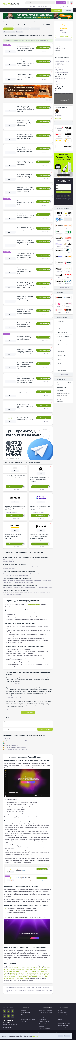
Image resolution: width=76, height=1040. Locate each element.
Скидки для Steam (43, 1023)
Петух (67, 221)
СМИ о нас (23, 1021)
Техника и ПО (60, 351)
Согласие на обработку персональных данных (63, 1026)
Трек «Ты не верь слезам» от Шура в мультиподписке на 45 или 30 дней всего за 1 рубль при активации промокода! (25, 379)
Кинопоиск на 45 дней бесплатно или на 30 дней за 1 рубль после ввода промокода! (15, 508)
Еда (58, 347)
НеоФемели (59, 265)
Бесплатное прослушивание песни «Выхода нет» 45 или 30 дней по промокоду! (25, 298)
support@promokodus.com (63, 1034)
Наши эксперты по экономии (28, 1019)
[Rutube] (12, 1016)
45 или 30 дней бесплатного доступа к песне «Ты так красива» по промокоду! (25, 311)
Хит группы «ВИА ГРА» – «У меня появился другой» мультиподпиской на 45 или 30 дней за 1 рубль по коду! (25, 285)
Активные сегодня (8, 28)
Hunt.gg (59, 312)
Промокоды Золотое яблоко (46, 1017)
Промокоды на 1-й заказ (26, 9)
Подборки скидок (38, 9)
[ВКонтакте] (62, 196)
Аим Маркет (59, 258)
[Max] (68, 196)
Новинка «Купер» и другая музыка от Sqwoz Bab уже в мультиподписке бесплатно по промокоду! (25, 109)
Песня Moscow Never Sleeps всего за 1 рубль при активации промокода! (25, 324)
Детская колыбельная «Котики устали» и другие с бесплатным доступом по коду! (25, 270)
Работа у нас (24, 1014)
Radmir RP (59, 228)
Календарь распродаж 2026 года (64, 383)
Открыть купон (44, 392)
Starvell (67, 300)
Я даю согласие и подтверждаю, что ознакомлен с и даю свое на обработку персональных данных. (64, 200)
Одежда (59, 363)
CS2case (59, 246)
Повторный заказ (9, 31)
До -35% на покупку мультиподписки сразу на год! (25, 418)
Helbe (68, 234)
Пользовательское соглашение (65, 1017)
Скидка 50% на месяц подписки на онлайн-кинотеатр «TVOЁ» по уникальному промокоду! (39, 536)
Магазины (11, 21)
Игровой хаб (61, 2)
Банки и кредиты (61, 321)
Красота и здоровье (62, 366)
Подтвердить (57, 10)
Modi (59, 277)
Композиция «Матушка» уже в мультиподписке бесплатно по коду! (25, 202)
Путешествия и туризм (63, 344)
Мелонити (59, 306)
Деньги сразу (68, 283)
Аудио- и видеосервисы (28, 21)
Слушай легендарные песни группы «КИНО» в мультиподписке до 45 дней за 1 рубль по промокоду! (25, 62)
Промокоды (15, 9)
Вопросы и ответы (62, 1012)
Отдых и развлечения (18, 21)
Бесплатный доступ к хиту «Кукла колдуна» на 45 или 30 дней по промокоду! (25, 242)
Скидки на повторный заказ (45, 1010)
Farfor (68, 240)
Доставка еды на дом (44, 1021)
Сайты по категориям (44, 1028)
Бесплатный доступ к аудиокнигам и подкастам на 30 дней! (25, 406)
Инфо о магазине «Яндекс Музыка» (63, 54)
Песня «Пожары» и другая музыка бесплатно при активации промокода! (24, 176)
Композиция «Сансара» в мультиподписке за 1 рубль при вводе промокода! (24, 337)
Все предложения (64, 287)
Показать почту (59, 66)
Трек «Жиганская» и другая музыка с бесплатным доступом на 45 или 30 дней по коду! (25, 77)
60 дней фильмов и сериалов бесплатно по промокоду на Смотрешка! (13, 536)
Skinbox (67, 246)
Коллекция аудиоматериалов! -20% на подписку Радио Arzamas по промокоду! (40, 479)
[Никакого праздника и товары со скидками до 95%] (38, 16)
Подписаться (64, 191)
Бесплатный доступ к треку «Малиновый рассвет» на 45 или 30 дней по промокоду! (25, 351)
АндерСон (68, 271)
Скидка (26, 28)
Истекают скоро (43, 1019)
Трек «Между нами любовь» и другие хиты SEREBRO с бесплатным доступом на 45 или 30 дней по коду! (25, 256)
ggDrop (67, 228)
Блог (22, 1017)
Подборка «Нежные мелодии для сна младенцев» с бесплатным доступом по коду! (25, 365)
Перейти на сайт (64, 36)
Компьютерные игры (62, 332)
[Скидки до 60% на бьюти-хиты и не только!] (63, 165)
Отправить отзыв (46, 729)
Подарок (19, 31)
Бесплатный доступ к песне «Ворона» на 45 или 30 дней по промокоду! (25, 162)
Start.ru (59, 136)
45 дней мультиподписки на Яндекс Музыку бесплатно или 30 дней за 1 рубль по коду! (25, 48)
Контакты (60, 1010)
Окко (68, 130)
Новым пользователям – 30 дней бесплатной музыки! (25, 391)
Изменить (68, 10)
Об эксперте (58, 118)
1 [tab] (6, 100)
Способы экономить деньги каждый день (63, 400)
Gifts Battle (59, 215)
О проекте (23, 1010)
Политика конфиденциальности (63, 1020)
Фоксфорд (59, 240)
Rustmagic (68, 306)
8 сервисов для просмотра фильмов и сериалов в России (63, 395)
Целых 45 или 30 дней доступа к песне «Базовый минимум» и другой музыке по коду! (25, 136)
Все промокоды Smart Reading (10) (38, 512)
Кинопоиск (68, 149)
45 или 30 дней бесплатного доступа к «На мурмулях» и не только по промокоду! (25, 189)
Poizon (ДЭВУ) (68, 252)
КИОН (67, 136)
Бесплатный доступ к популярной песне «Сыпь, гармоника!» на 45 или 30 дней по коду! (24, 123)
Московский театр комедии (68, 142)
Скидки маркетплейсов (50, 9)
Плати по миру (36, 6)
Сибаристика (59, 271)
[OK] (65, 196)
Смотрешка (59, 149)
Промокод (18, 28)
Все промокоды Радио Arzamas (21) (39, 483)
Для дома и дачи (61, 355)
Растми (67, 312)
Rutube (59, 130)
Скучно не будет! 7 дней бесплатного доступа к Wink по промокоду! (15, 475)
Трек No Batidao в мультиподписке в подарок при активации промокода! (24, 149)
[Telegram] (58, 196)
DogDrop (68, 258)
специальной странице (34, 604)
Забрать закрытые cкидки (64, 1023)
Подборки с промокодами (45, 1012)
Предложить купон (64, 39)
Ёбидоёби (68, 265)
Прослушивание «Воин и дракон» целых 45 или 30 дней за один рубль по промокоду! (25, 229)
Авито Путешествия (45, 6)
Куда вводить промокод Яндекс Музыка (23, 601)
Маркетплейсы (61, 325)
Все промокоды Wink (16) (11, 483)
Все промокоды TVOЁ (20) (37, 540)
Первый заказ (35, 28)
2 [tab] (10, 100)
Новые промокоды (43, 1014)
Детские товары (61, 370)
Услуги (59, 340)
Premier (59, 142)
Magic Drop (67, 215)
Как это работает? (62, 1014)
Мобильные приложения (63, 328)
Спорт (59, 359)
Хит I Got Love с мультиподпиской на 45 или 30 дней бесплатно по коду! (25, 215)
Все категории (64, 374)
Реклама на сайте (25, 1012)
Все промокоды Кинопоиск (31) (12, 512)
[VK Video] (8, 1016)
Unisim (59, 283)
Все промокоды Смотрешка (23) (13, 540)
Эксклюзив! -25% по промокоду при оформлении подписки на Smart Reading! (40, 508)
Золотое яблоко (29, 6)
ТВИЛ (68, 277)
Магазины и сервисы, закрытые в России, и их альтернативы (63, 389)
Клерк (59, 300)
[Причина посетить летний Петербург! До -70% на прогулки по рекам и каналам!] (28, 91)
